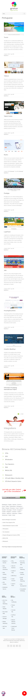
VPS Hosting (4, 583)
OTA (9, 54)
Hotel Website (4, 607)
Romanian (12, 508)
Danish (21, 508)
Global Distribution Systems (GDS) (10, 525)
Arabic (9, 515)
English (10, 504)
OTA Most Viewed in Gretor (13, 481)
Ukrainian (14, 511)
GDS (6, 456)
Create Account (13, 579)
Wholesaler (15, 149)
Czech (17, 508)
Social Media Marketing (22, 579)
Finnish (14, 509)
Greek (13, 515)
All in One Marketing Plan (22, 562)
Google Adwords (22, 573)
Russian (7, 508)
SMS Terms (22, 640)
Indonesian (14, 513)
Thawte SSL (13, 606)
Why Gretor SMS (14, 561)
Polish (3, 508)
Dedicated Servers (5, 588)
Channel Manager (5, 617)
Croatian (4, 511)
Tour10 (14, 27)
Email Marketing (22, 568)
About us (11, 642)
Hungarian (19, 509)
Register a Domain (5, 561)
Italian (7, 506)
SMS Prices (13, 575)
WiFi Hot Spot (5, 627)
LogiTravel (14, 221)
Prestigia (14, 183)
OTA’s (6, 453)
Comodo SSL (13, 610)
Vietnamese (4, 515)
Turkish (19, 511)
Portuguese (19, 506)
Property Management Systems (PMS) (11, 535)
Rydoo (14, 144)
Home (4, 640)
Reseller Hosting (4, 578)
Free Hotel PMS (5, 612)
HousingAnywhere (14, 300)
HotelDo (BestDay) (14, 339)
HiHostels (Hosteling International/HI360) (14, 376)
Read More (6, 55)
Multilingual (4, 504)
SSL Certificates (13, 601)
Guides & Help (13, 571)
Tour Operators (9, 464)
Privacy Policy (16, 640)
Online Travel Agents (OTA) (9, 522)
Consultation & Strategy (22, 589)
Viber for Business (13, 566)
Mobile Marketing (5, 622)
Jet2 (14, 260)
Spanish (14, 504)
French (3, 506)
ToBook (14, 65)
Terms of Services (9, 640)
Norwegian (9, 509)
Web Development (22, 585)
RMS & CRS (8, 470)
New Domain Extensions (5, 567)
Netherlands (13, 506)
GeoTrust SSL (13, 615)
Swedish (4, 509)
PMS (6, 467)
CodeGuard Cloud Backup (14, 628)
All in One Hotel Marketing (5, 602)
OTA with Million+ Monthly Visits (14, 478)
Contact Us (16, 642)
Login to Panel (13, 584)
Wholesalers (9, 459)
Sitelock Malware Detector (13, 621)
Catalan (20, 513)
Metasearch (8, 475)
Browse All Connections (14, 449)
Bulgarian (9, 511)
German (19, 504)
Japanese (9, 513)
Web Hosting (4, 573)
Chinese (4, 513)
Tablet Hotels (14, 106)
